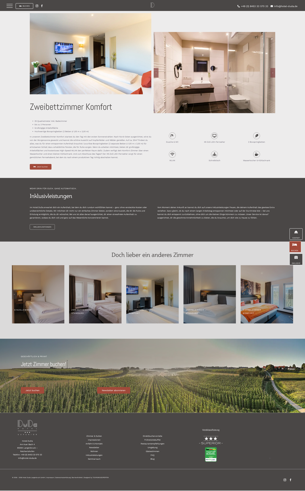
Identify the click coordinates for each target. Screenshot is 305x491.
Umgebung (153, 447)
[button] (156, 73)
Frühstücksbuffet (152, 440)
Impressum (50, 477)
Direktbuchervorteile (152, 436)
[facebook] (42, 6)
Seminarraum (94, 459)
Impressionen (94, 440)
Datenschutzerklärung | (63, 477)
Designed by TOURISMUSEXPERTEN (96, 477)
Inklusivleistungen (94, 455)
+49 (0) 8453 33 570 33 (31, 455)
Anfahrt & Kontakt (94, 444)
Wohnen (94, 451)
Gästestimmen (152, 451)
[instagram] (37, 6)
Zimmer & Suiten (94, 436)
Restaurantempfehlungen (152, 444)
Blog (152, 459)
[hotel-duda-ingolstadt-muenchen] (27, 421)
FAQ (152, 455)
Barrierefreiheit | (78, 477)
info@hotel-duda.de (27, 458)
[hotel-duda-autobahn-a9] (152, 3)
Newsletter (94, 447)
